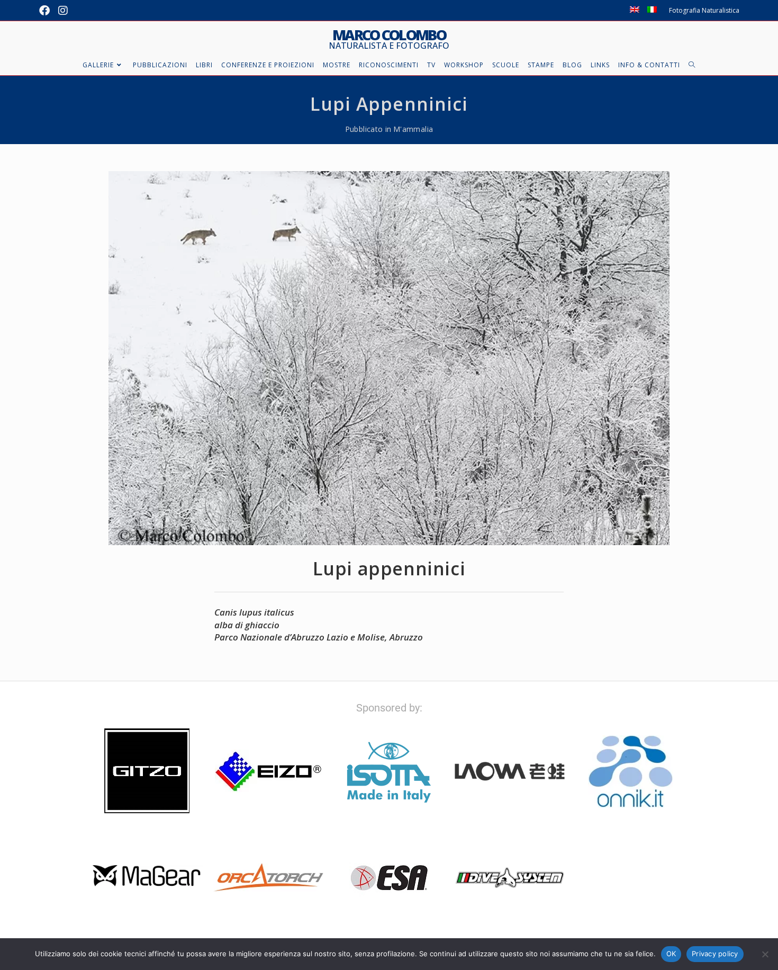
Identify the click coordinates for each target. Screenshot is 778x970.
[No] (764, 954)
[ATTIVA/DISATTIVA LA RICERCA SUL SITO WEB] (692, 65)
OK (671, 953)
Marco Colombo (389, 39)
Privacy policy (715, 953)
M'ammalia (413, 129)
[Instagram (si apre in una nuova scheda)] (63, 10)
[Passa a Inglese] (634, 10)
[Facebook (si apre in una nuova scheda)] (46, 10)
